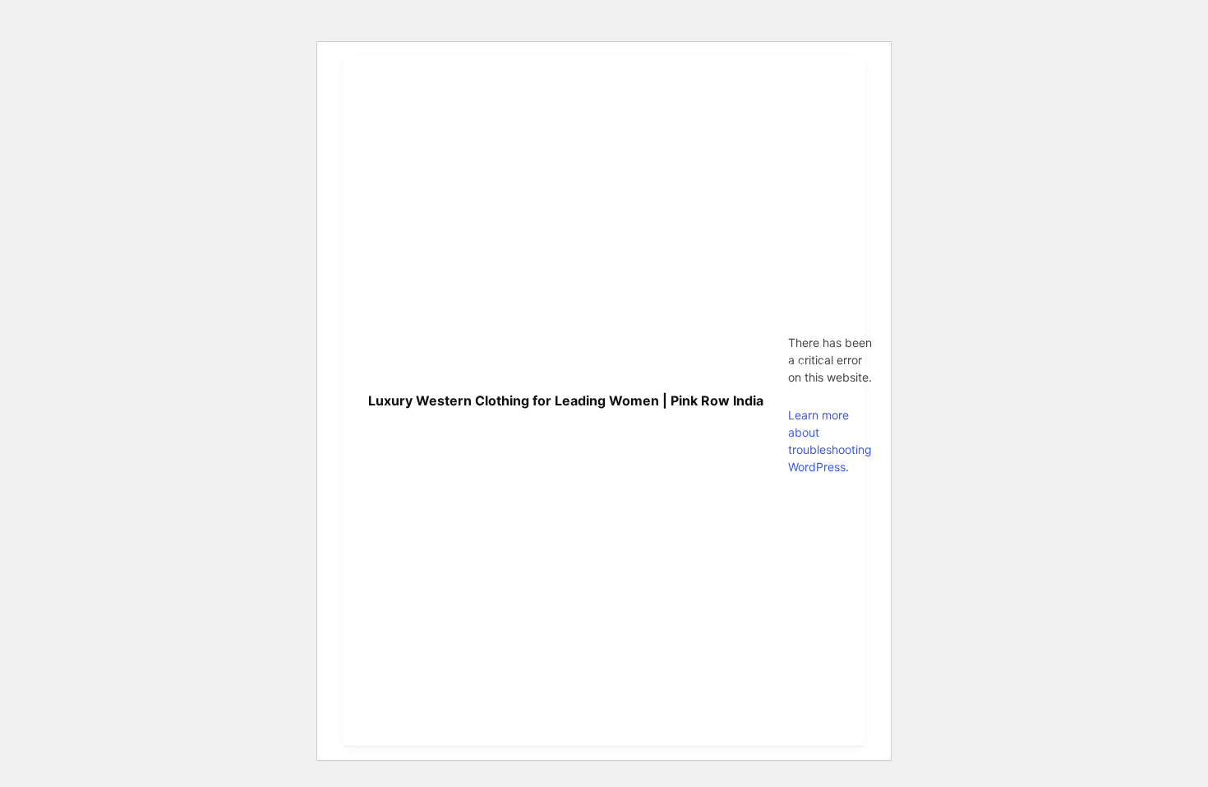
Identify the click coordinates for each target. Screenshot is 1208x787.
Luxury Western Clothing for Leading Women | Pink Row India (565, 400)
